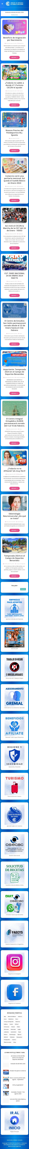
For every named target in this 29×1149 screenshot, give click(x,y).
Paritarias (21, 186)
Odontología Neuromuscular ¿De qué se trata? (14, 516)
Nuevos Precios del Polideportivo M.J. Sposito (14, 132)
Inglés (19, 1029)
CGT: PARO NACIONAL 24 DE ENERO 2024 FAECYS (14, 275)
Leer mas (13, 57)
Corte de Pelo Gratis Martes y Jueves (18, 1100)
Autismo (20, 1016)
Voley (14, 1042)
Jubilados (6, 1032)
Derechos (20, 233)
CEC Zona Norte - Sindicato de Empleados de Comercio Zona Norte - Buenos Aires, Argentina (15, 1144)
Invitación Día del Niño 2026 (18, 1063)
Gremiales (13, 1029)
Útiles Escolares (7, 1042)
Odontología (20, 521)
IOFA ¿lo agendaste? (17, 1085)
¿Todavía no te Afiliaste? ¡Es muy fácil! (14, 469)
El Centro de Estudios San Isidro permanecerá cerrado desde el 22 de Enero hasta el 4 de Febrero (14, 325)
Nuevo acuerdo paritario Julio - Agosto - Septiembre (18, 1078)
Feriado (13, 1026)
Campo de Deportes (20, 377)
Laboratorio (13, 1032)
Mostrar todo (14, 14)
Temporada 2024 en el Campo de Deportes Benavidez (14, 558)
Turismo (21, 90)
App (5, 1016)
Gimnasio (6, 1029)
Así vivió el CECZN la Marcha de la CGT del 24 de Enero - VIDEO (14, 228)
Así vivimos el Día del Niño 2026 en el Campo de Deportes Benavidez (18, 1057)
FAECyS (16, 1024)
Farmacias (6, 1026)
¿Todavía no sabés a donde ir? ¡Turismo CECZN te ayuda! (14, 85)
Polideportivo (7, 1039)
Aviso (20, 281)
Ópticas (19, 1034)
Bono (17, 1019)
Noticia (5, 1034)
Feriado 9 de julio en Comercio (18, 1070)
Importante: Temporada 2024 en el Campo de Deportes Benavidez (14, 371)
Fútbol (18, 1026)
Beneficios (21, 43)
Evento (11, 1024)
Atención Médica (12, 1016)
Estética (6, 1024)
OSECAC (6, 1037)
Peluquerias (19, 1037)
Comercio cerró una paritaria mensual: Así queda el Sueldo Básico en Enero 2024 (14, 179)
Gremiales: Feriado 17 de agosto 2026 (18, 1093)
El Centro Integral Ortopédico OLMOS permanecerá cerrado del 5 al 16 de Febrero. (14, 422)
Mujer (19, 1032)
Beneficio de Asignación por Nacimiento (14, 39)
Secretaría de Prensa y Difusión (14, 1140)
